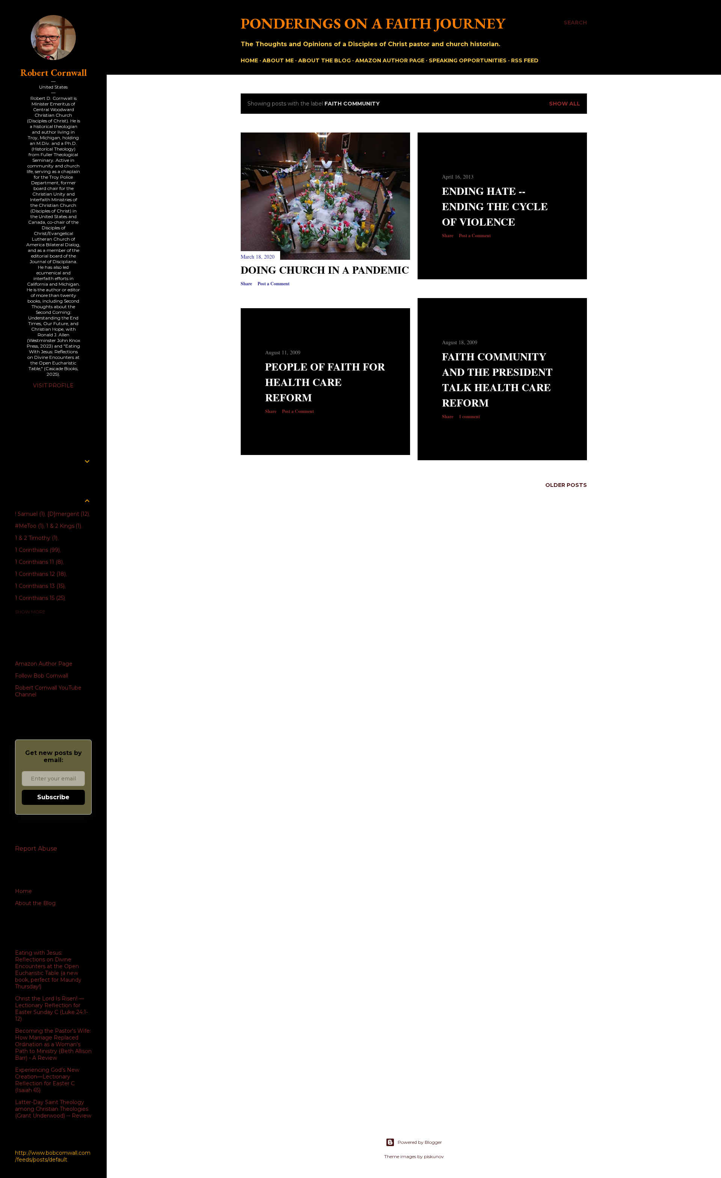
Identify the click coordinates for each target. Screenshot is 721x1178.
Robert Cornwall (53, 72)
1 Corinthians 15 (39, 598)
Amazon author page (389, 60)
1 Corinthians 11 (38, 562)
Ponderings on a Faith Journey (373, 23)
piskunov (434, 1156)
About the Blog (324, 60)
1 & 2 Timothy (35, 538)
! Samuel (29, 514)
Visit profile (53, 385)
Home (249, 60)
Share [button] (246, 283)
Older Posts (566, 485)
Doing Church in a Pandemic (325, 269)
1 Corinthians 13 (39, 586)
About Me (278, 60)
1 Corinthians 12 (39, 574)
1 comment (469, 416)
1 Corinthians (36, 550)
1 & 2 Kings (63, 526)
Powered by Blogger (420, 1142)
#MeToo (28, 526)
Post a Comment (274, 283)
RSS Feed (524, 60)
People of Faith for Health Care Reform (325, 382)
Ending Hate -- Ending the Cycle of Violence (495, 206)
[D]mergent (67, 514)
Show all (564, 103)
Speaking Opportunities (468, 60)
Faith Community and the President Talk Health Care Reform (497, 379)
